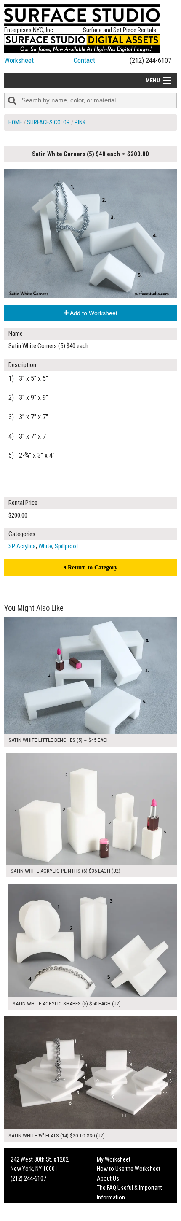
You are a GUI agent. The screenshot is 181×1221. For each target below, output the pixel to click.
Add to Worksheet (93, 313)
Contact (84, 60)
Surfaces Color (48, 122)
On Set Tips (110, 1216)
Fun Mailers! (111, 1206)
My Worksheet (113, 1159)
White (45, 546)
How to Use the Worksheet (128, 1168)
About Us (108, 1178)
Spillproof (66, 546)
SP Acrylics (22, 546)
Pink (80, 122)
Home (15, 122)
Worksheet (19, 60)
